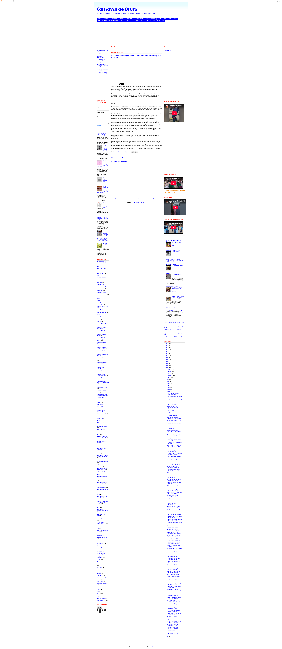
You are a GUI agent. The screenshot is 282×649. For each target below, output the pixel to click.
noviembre (169, 371)
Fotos (165, 18)
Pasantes (99, 559)
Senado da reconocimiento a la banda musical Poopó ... (174, 625)
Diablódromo (100, 418)
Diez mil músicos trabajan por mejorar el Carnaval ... (174, 568)
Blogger (152, 646)
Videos (170, 18)
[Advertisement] (141, 34)
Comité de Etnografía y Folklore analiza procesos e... (174, 510)
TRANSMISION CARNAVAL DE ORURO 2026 (102, 50)
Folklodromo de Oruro (171, 307)
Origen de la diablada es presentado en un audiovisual (174, 418)
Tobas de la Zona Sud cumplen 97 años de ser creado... (174, 572)
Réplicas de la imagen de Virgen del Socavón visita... (174, 583)
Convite (159, 18)
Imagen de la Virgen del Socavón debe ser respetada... (172, 503)
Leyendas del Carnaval (102, 537)
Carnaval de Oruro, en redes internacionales (173, 427)
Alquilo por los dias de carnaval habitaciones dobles (174, 552)
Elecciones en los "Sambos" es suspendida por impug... (174, 614)
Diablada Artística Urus (102, 406)
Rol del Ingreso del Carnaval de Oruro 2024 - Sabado (106, 205)
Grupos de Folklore (171, 264)
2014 (167, 367)
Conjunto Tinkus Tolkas (102, 377)
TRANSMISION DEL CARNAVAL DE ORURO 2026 (108, 20)
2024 (167, 347)
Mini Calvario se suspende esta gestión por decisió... (174, 403)
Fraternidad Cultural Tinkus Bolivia (101, 465)
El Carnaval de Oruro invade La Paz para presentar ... (174, 454)
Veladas (98, 589)
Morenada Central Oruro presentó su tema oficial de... (174, 533)
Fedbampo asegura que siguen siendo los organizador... (174, 424)
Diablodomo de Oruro (171, 295)
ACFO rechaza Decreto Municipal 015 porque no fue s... (174, 431)
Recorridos (99, 567)
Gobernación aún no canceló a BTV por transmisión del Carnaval (102, 134)
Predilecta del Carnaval (102, 564)
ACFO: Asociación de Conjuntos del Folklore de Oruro (103, 263)
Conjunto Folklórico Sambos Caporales (101, 348)
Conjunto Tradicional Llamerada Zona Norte (102, 386)
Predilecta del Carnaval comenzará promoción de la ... (174, 618)
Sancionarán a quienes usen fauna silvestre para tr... (173, 450)
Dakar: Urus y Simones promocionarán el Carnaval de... (174, 591)
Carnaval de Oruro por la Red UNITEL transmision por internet (102, 218)
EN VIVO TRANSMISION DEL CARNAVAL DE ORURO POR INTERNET (102, 239)
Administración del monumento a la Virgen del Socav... (174, 480)
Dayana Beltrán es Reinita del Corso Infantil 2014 (174, 536)
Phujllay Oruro (100, 561)
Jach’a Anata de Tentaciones (100, 534)
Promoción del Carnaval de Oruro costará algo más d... (174, 463)
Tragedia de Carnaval (102, 583)
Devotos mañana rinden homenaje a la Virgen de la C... (174, 407)
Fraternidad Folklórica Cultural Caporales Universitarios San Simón (102, 478)
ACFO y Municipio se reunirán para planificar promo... (174, 633)
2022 (167, 351)
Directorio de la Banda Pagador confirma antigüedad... (174, 598)
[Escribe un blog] (133, 152)
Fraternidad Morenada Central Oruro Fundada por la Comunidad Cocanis (102, 501)
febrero (169, 389)
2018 (167, 359)
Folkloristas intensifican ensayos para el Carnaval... (174, 517)
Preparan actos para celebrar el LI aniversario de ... (174, 607)
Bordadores (99, 282)
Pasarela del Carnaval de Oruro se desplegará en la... (174, 435)
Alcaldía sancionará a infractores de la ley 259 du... (174, 499)
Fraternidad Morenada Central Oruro (102, 497)
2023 (167, 349)
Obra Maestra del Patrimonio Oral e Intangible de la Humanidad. (101, 555)
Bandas (98, 280)
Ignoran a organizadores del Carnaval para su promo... (173, 562)
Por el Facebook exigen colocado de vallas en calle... (174, 496)
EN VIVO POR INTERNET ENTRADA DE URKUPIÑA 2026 (177, 244)
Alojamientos (100, 270)
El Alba (98, 420)
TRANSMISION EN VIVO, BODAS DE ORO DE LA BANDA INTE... (173, 629)
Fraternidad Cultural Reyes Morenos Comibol (102, 460)
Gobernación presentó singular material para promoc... (174, 473)
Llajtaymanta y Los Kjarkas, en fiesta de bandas (174, 394)
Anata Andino (129, 18)
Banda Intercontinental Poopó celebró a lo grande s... (174, 622)
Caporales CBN (100, 284)
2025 (167, 345)
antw (98, 275)
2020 (167, 355)
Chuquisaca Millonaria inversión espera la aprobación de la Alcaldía (177, 276)
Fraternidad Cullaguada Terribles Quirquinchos (102, 456)
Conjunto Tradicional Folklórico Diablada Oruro (103, 382)
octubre (169, 373)
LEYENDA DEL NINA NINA (105, 244)
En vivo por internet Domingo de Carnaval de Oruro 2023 (102, 65)
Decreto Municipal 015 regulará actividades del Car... (174, 460)
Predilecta (122, 18)
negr (98, 545)
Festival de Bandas (101, 432)
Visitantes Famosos (101, 598)
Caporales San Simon (139, 18)
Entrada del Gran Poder (172, 286)
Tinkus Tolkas (100, 581)
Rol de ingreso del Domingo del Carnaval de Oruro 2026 (152, 20)
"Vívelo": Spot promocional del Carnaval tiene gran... (174, 421)
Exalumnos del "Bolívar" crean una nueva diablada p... (174, 604)
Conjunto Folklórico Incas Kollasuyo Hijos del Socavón (102, 339)
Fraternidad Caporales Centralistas (102, 449)
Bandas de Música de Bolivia (173, 250)
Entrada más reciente (117, 198)
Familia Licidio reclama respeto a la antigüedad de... (174, 611)
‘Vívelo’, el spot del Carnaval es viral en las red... (174, 457)
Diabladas (99, 416)
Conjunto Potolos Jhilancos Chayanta (101, 375)
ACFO (175, 18)
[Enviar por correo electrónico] (131, 152)
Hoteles (168, 273)
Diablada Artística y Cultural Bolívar (101, 411)
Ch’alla (98, 314)
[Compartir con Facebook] (135, 152)
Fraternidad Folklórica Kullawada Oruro (102, 483)
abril (168, 385)
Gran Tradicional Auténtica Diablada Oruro (102, 518)
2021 (167, 353)
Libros (98, 541)
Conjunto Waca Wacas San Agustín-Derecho (102, 395)
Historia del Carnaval (101, 526)
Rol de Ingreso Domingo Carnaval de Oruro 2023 (102, 73)
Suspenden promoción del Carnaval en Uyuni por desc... (174, 601)
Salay (98, 569)
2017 (167, 361)
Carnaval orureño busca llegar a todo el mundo (174, 476)
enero (168, 391)
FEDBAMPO (99, 429)
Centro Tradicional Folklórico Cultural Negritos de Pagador (101, 311)
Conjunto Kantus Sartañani (100, 368)
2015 (167, 365)
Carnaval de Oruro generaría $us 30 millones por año (173, 470)
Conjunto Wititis (100, 397)
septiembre (170, 375)
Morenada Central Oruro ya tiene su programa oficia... (173, 543)
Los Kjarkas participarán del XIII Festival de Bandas (174, 400)
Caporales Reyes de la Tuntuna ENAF (102, 287)
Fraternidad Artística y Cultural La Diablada (102, 437)
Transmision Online (101, 587)
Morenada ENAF (101, 543)
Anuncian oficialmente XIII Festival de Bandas (173, 414)
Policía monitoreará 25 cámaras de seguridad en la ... (174, 520)
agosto (169, 377)
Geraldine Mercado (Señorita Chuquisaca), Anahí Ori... (173, 507)
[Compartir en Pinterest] (137, 152)
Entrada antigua (157, 198)
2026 (167, 343)
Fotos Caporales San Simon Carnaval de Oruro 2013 (105, 233)
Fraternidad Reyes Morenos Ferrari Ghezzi (102, 510)
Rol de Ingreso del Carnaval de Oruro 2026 (129, 20)
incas (98, 528)
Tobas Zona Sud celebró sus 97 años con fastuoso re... (174, 523)
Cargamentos (100, 290)
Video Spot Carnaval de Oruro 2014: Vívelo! (174, 483)
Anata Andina (100, 273)
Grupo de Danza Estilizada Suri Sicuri (101, 523)
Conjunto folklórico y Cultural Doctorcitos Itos (102, 358)
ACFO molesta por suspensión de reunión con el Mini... (174, 555)
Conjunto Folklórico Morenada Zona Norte (102, 343)
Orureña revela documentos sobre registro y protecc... (173, 577)
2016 (167, 363)
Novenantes (99, 551)
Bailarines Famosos (101, 277)
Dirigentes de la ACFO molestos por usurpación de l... (174, 549)
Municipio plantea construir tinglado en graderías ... (173, 594)
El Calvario (99, 422)
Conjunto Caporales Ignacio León (101, 328)
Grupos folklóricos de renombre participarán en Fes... (174, 493)
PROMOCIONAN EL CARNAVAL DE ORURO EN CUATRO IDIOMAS (174, 447)
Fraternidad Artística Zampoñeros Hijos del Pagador (102, 441)
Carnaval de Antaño (101, 292)
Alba (98, 266)
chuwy (138, 646)
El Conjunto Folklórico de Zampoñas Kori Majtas (102, 425)
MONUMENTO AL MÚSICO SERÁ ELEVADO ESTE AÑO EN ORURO (174, 439)
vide (98, 591)
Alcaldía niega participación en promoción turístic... (174, 580)
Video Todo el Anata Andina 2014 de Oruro (174, 191)
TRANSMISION (106, 18)
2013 (167, 636)
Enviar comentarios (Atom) (140, 202)
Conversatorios (100, 400)
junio (168, 381)
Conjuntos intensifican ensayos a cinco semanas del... (174, 526)
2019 (167, 357)
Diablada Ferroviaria (101, 413)
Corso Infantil (100, 404)
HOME (99, 18)
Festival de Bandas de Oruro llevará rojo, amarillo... (173, 559)
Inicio (138, 198)
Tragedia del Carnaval (150, 18)
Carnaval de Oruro (117, 9)
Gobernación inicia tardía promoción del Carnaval (173, 486)
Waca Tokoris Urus (101, 600)
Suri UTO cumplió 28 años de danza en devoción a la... (174, 565)
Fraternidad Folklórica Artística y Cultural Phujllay (102, 473)
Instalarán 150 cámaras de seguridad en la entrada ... (173, 411)
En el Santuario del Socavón (173, 574)
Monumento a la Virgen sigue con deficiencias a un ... (174, 587)
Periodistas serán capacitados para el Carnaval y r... (174, 489)
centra (98, 300)
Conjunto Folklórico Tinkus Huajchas (101, 351)
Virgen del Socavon (101, 596)
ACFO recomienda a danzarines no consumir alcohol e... (174, 397)
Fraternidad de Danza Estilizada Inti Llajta (102, 469)
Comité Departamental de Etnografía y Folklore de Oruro (103, 318)
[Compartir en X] (134, 152)
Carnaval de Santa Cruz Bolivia (173, 259)
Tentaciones (114, 18)
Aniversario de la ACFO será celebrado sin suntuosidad (173, 539)
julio (168, 379)
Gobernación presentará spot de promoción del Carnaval (174, 513)
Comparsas (99, 321)
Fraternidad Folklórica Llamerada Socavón (102, 486)
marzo (168, 387)
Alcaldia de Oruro (101, 268)
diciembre (169, 369)
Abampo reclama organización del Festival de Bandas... (174, 467)
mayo (168, 383)
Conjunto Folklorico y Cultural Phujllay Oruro (102, 363)
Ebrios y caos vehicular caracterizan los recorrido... (174, 530)
